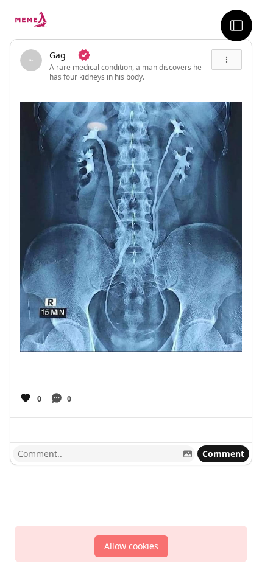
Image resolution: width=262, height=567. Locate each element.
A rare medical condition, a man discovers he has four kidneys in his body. (125, 72)
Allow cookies (131, 546)
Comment (223, 453)
